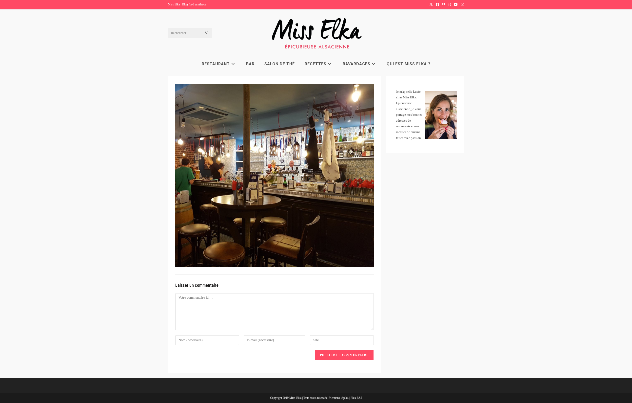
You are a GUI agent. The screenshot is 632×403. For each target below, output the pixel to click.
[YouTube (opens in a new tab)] (455, 4)
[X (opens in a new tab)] (431, 4)
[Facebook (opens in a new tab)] (437, 4)
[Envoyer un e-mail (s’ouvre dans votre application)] (461, 4)
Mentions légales (339, 398)
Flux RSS (356, 398)
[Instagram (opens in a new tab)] (449, 4)
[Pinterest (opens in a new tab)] (443, 4)
